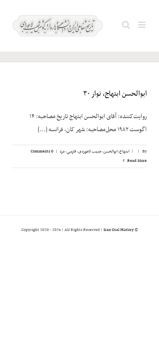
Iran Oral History (119, 229)
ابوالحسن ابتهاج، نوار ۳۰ (115, 94)
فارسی (71, 151)
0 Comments (42, 151)
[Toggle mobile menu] (142, 24)
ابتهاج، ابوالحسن (116, 151)
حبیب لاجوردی (90, 151)
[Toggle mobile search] (126, 24)
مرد (62, 151)
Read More (136, 160)
